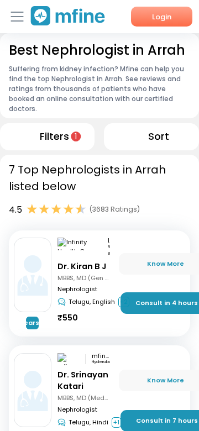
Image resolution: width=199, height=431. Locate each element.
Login (161, 17)
